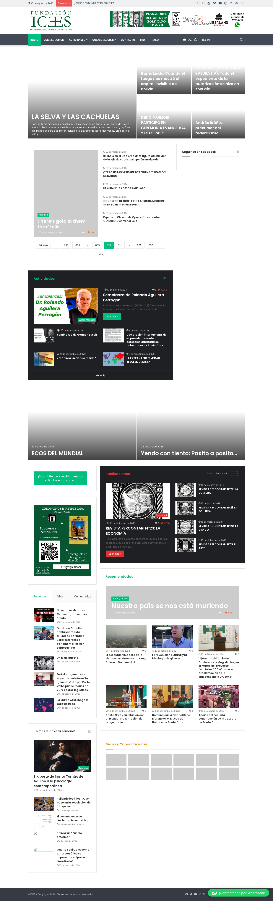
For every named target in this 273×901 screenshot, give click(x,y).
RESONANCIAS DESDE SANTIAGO (124, 188)
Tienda (154, 39)
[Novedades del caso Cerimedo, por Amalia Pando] (44, 615)
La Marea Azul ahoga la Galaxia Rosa (73, 702)
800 (77, 245)
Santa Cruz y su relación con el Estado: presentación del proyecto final (125, 718)
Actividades (77, 39)
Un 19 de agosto (67, 658)
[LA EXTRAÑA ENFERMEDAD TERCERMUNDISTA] (113, 359)
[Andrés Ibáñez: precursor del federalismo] (218, 116)
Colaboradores (103, 39)
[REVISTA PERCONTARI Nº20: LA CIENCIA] (185, 527)
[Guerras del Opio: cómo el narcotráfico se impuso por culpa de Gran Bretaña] (44, 855)
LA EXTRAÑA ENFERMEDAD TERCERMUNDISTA (143, 360)
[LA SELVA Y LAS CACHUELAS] (82, 94)
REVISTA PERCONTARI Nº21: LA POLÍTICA (218, 509)
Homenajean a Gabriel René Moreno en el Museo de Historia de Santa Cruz (171, 718)
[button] (238, 893)
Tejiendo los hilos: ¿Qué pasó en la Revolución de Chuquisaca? (74, 802)
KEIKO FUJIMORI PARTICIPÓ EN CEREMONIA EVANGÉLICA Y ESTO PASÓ (163, 125)
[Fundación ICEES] (62, 20)
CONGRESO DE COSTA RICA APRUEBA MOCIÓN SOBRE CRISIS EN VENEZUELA (133, 203)
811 (120, 245)
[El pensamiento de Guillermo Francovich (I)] (44, 822)
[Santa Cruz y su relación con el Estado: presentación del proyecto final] (126, 696)
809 (97, 245)
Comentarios (82, 596)
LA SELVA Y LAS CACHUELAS (75, 116)
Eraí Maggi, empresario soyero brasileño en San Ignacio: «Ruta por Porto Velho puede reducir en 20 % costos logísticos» (73, 682)
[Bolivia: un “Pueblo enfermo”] (44, 838)
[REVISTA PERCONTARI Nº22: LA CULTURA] (185, 490)
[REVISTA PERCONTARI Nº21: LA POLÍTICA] (185, 508)
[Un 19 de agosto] (44, 663)
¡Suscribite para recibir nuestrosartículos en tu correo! (60, 478)
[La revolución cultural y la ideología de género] (172, 636)
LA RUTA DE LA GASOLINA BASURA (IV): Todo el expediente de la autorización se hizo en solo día (217, 79)
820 (139, 245)
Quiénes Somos (53, 39)
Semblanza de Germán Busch (77, 335)
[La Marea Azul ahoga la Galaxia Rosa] (44, 705)
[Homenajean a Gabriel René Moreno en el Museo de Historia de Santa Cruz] (172, 696)
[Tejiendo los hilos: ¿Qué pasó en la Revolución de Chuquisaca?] (44, 804)
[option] (136, 94)
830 (151, 245)
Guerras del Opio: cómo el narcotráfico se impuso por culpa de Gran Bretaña (73, 855)
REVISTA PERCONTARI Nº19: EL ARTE (218, 546)
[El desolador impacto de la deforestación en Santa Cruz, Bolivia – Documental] (126, 636)
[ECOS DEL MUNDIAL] (82, 423)
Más (165, 278)
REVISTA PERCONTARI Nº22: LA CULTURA (218, 491)
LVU (142, 39)
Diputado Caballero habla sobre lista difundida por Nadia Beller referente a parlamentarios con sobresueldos (70, 638)
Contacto (128, 39)
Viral (60, 596)
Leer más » (112, 316)
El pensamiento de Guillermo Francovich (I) (73, 818)
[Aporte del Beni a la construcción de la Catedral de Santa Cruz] (219, 696)
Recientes (40, 596)
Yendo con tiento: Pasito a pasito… (189, 453)
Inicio (34, 39)
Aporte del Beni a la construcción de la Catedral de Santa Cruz (218, 718)
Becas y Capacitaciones (126, 744)
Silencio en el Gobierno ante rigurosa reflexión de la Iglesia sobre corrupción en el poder (134, 158)
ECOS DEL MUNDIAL (58, 453)
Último (100, 254)
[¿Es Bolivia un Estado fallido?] (44, 359)
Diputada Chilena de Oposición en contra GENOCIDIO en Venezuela (131, 219)
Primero (43, 245)
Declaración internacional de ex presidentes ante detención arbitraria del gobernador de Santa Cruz (146, 340)
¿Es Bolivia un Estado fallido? (76, 358)
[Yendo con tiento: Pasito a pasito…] (191, 423)
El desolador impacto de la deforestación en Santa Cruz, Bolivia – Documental (126, 658)
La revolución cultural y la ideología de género (169, 657)
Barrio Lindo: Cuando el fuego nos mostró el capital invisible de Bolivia (163, 81)
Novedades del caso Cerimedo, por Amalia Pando (72, 614)
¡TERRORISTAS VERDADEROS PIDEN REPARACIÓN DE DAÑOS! (134, 174)
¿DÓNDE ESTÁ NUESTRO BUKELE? (94, 3)
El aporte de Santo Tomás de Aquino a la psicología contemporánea (58, 781)
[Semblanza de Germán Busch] (44, 335)
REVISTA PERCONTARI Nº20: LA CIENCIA (218, 528)
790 (66, 245)
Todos (210, 473)
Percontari (221, 473)
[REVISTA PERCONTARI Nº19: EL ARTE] (185, 545)
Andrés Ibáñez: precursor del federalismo (209, 128)
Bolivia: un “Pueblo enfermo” (69, 835)
